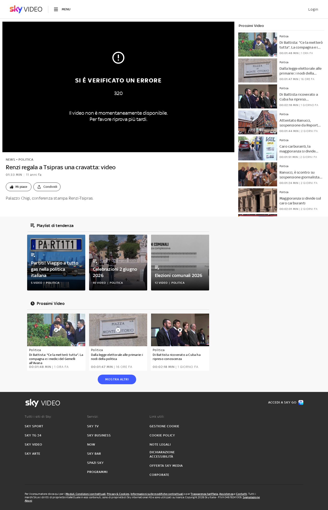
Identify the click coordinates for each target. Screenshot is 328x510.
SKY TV (93, 426)
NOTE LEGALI (160, 444)
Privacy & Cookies (118, 494)
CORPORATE (159, 475)
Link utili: (157, 416)
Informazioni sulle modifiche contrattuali (157, 494)
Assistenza (226, 494)
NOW (91, 444)
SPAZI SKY (95, 463)
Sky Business (99, 435)
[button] (18, 187)
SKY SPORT (34, 426)
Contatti (241, 494)
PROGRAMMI (97, 472)
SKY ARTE (32, 453)
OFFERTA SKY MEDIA (166, 465)
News (10, 159)
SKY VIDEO (33, 444)
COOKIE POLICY (162, 435)
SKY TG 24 (33, 435)
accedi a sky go (282, 402)
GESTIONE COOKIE (164, 426)
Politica (25, 159)
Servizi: (93, 416)
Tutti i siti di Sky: (38, 416)
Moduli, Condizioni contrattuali (86, 494)
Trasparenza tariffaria (204, 494)
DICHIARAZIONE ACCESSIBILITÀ (162, 454)
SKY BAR (94, 453)
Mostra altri (117, 379)
